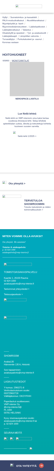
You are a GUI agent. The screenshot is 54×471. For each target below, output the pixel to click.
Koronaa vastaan (10, 42)
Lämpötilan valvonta (29, 36)
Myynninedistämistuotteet (14, 26)
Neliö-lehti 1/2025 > (27, 136)
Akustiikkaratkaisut (35, 20)
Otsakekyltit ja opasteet (13, 33)
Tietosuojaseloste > (13, 294)
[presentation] (8, 149)
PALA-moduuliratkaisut (13, 20)
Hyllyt (5, 17)
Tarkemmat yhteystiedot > (16, 289)
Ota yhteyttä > (17, 183)
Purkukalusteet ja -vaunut (30, 39)
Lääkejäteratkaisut (11, 30)
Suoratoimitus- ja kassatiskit (23, 17)
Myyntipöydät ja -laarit (12, 23)
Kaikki (6, 60)
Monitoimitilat (20, 60)
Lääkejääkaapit (9, 36)
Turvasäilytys (8, 39)
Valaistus (27, 30)
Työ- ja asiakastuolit (36, 33)
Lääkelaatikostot (37, 26)
